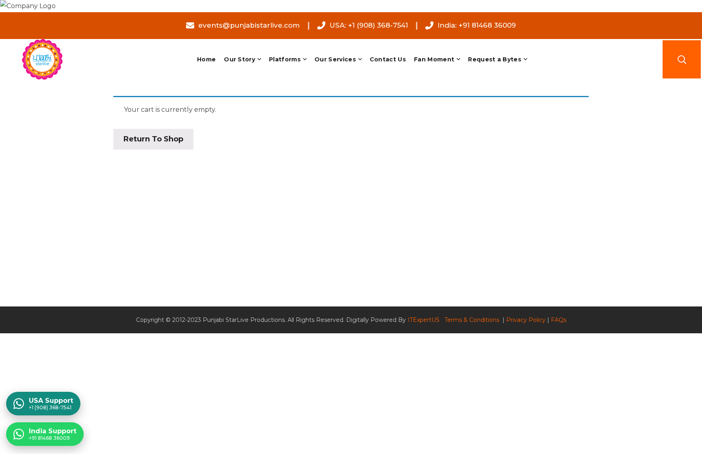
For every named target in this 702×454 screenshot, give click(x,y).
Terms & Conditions (472, 320)
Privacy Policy (526, 320)
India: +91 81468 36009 (477, 25)
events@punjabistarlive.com (249, 25)
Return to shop (153, 139)
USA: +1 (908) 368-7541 (368, 25)
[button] (681, 59)
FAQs (558, 320)
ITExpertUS (423, 320)
